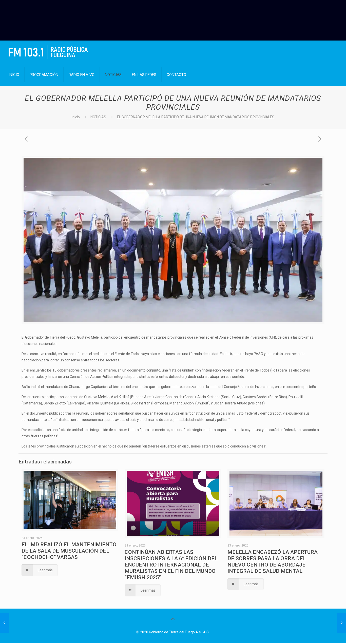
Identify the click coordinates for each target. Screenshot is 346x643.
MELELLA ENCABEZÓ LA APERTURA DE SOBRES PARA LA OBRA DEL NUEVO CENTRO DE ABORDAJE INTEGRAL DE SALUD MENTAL (272, 561)
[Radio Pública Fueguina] (48, 52)
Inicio (76, 117)
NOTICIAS (98, 117)
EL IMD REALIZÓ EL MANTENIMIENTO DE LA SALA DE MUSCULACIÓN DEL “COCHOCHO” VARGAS (69, 550)
